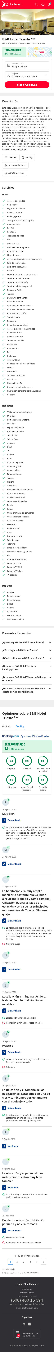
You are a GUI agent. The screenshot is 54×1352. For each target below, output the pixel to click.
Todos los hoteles (9, 1269)
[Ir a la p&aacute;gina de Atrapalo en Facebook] (29, 1325)
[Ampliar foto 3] (27, 22)
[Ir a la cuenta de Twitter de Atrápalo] (24, 1325)
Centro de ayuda (27, 1292)
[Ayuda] (43, 4)
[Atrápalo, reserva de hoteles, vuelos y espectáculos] (5, 4)
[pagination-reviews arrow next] (43, 1262)
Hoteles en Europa (9, 1273)
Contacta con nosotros (27, 1296)
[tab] (6, 726)
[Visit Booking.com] (10, 736)
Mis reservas (27, 1289)
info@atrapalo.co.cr (30, 1308)
